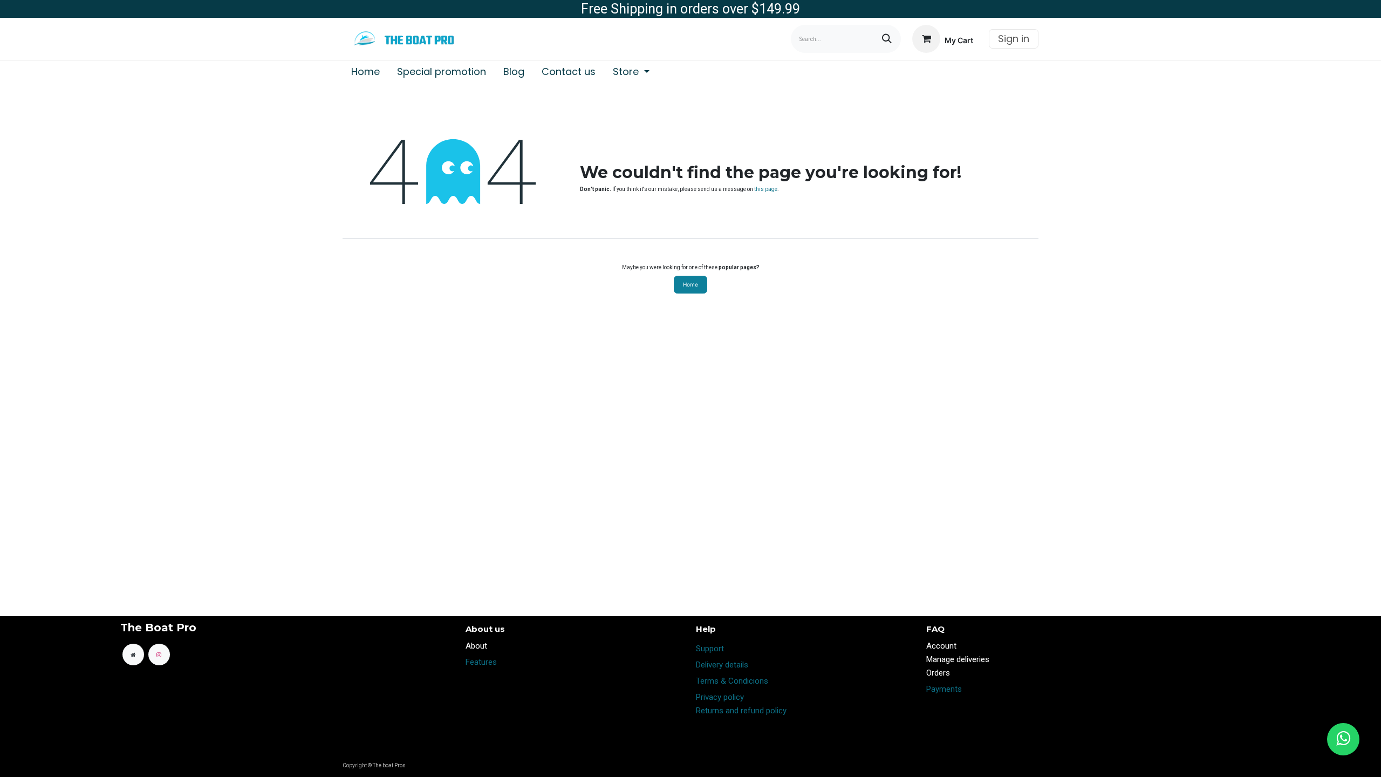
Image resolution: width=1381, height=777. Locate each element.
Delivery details (722, 665)
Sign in (1013, 38)
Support (710, 648)
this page (765, 189)
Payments (944, 689)
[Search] (887, 39)
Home (690, 284)
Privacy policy (720, 697)
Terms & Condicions (732, 681)
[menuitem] (365, 72)
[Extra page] (133, 654)
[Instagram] (159, 654)
